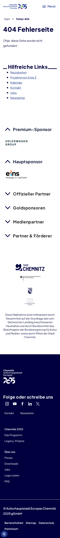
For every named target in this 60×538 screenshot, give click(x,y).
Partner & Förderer (32, 235)
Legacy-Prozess (14, 441)
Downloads (11, 463)
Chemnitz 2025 (13, 429)
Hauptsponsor (28, 161)
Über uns (9, 452)
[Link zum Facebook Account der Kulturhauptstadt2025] (22, 404)
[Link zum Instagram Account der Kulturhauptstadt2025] (7, 404)
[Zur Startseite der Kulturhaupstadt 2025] (15, 6)
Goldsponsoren (29, 207)
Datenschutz (46, 523)
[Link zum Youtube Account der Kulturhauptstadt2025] (15, 404)
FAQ (7, 481)
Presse (8, 457)
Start (7, 19)
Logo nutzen (11, 475)
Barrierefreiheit (13, 523)
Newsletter (27, 413)
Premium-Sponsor (32, 129)
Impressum (11, 528)
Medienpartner (28, 221)
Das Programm (13, 435)
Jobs (7, 469)
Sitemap (31, 523)
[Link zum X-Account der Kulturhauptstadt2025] (38, 404)
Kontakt (9, 413)
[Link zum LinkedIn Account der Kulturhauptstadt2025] (30, 404)
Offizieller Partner (32, 193)
